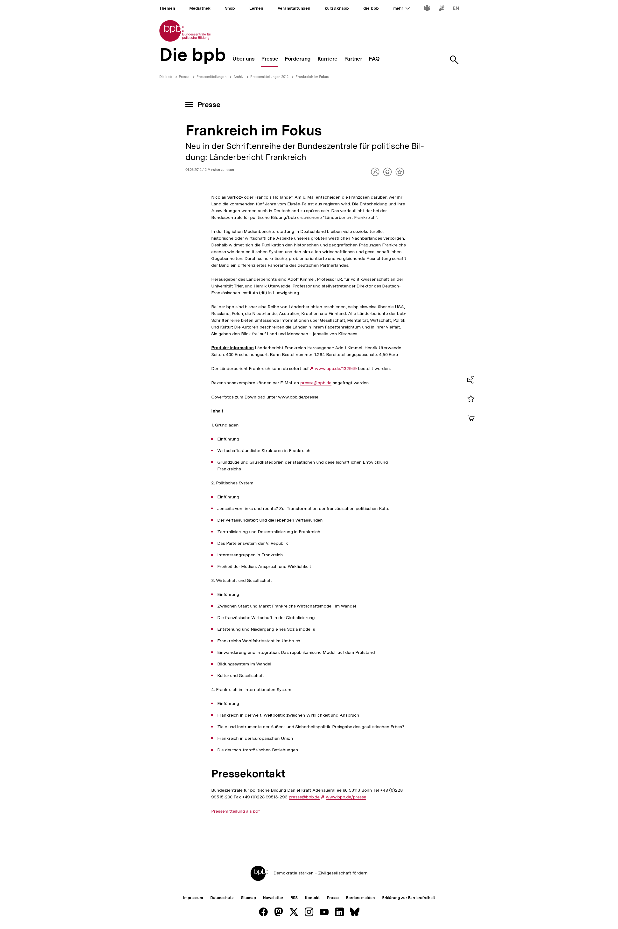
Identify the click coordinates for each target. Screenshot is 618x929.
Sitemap (248, 897)
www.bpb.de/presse (346, 797)
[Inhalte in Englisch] (456, 9)
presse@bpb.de (315, 382)
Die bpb (165, 77)
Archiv (238, 77)
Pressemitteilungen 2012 (269, 77)
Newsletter (273, 897)
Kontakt (312, 897)
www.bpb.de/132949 (336, 368)
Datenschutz (222, 897)
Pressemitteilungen (211, 77)
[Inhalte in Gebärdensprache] (442, 9)
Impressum (193, 897)
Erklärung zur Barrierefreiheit (408, 897)
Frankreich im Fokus (312, 77)
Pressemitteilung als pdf (235, 811)
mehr (401, 8)
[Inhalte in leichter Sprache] (427, 9)
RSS (294, 897)
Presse (184, 77)
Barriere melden (360, 897)
